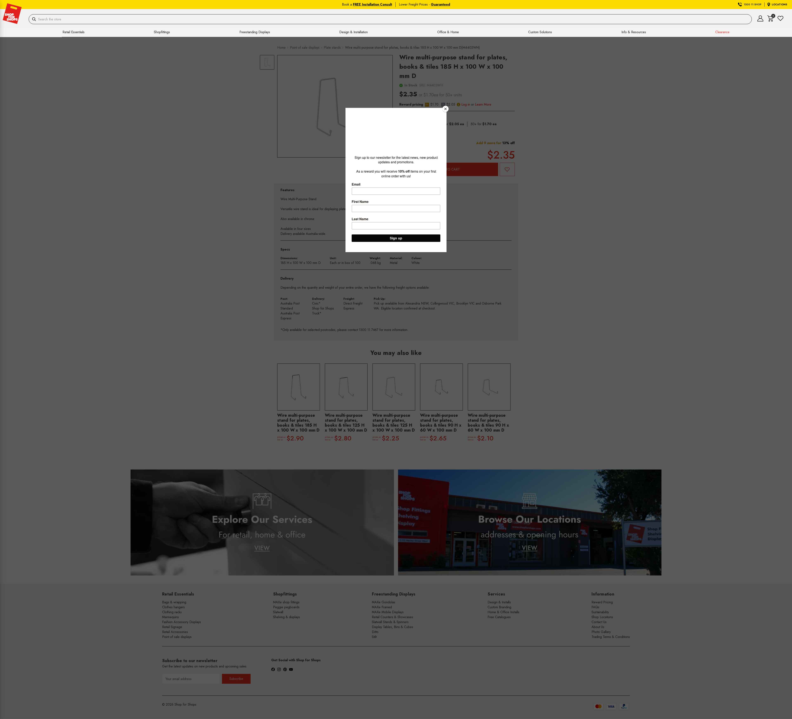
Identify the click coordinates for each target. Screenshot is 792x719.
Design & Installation (353, 32)
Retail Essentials (73, 32)
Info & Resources (633, 32)
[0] (770, 20)
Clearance (722, 32)
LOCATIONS (779, 4)
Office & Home (448, 32)
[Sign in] (760, 20)
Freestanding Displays (254, 32)
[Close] (445, 109)
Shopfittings (162, 32)
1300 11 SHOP (752, 4)
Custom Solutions (540, 32)
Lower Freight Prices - (424, 4)
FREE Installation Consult (372, 4)
